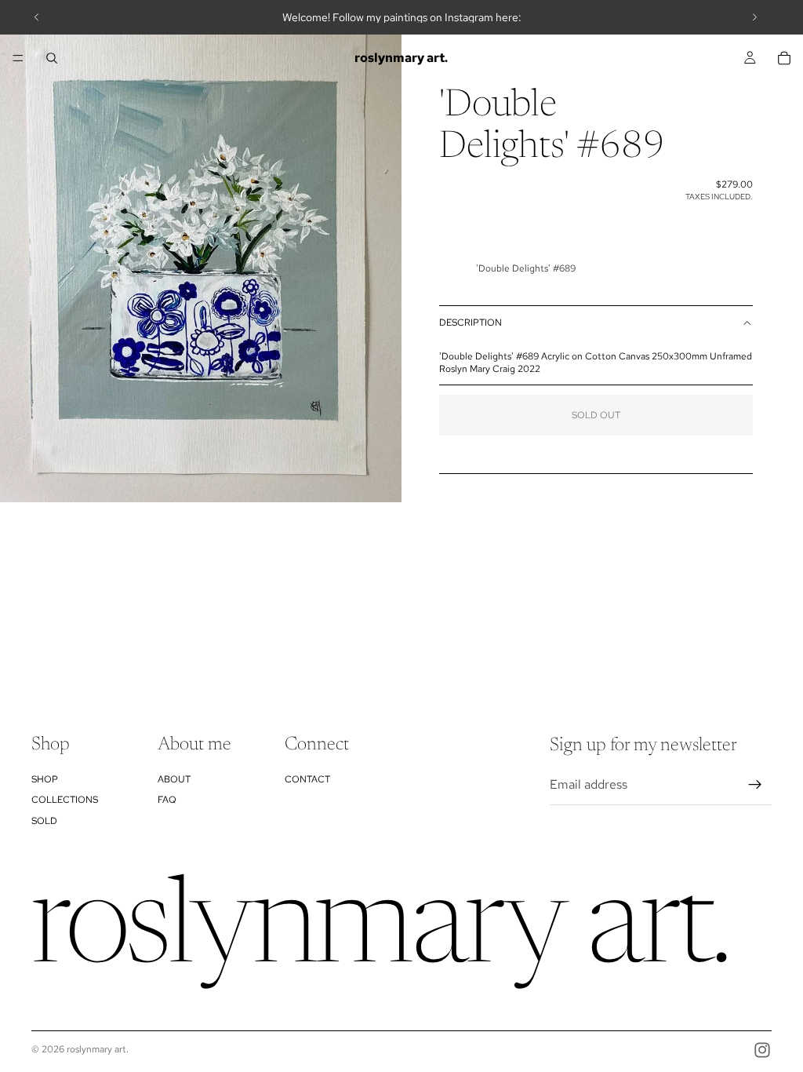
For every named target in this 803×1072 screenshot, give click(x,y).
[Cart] (784, 58)
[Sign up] (755, 784)
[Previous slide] (37, 17)
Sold (44, 820)
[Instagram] (762, 1050)
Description (470, 322)
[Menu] (18, 58)
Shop (44, 778)
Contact (307, 778)
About (174, 778)
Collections (64, 799)
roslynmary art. (98, 1049)
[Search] (52, 58)
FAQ (167, 799)
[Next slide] (754, 17)
